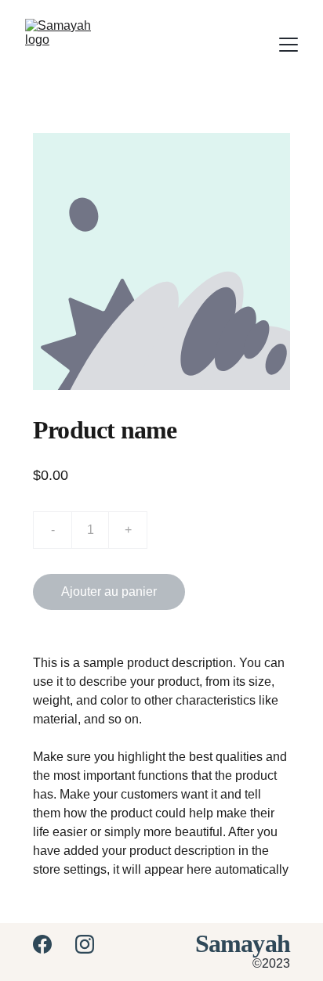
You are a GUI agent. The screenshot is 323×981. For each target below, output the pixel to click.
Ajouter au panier (109, 591)
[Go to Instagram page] (84, 944)
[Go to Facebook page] (50, 944)
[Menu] (288, 45)
